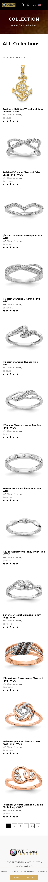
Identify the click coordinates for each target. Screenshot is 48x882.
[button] (17, 4)
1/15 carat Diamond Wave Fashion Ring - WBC (22, 426)
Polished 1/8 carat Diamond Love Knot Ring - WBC (21, 742)
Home (14, 25)
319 (32, 826)
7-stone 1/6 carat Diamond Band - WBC (22, 489)
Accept (17, 877)
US (34, 5)
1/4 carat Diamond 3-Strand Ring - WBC (22, 300)
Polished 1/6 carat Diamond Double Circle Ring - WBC (23, 806)
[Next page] (38, 826)
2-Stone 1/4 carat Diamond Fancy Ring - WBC (22, 616)
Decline (31, 877)
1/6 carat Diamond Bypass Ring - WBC (21, 363)
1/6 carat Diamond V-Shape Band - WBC (22, 236)
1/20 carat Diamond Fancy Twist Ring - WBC (24, 553)
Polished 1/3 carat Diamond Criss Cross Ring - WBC (21, 173)
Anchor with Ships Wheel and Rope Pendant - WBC (23, 110)
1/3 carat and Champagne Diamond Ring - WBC (23, 679)
